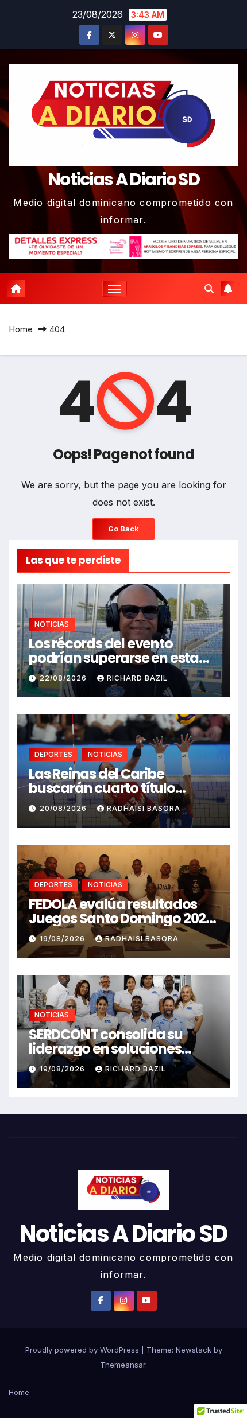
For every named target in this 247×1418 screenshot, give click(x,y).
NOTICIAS (51, 624)
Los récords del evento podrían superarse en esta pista (114, 658)
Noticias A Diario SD (123, 179)
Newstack (193, 1349)
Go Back (123, 529)
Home (21, 329)
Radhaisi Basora (143, 808)
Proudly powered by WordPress (83, 1349)
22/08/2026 (64, 678)
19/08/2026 (63, 938)
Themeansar (122, 1364)
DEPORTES (53, 754)
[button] (209, 288)
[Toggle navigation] (115, 289)
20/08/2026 (64, 808)
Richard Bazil (137, 678)
